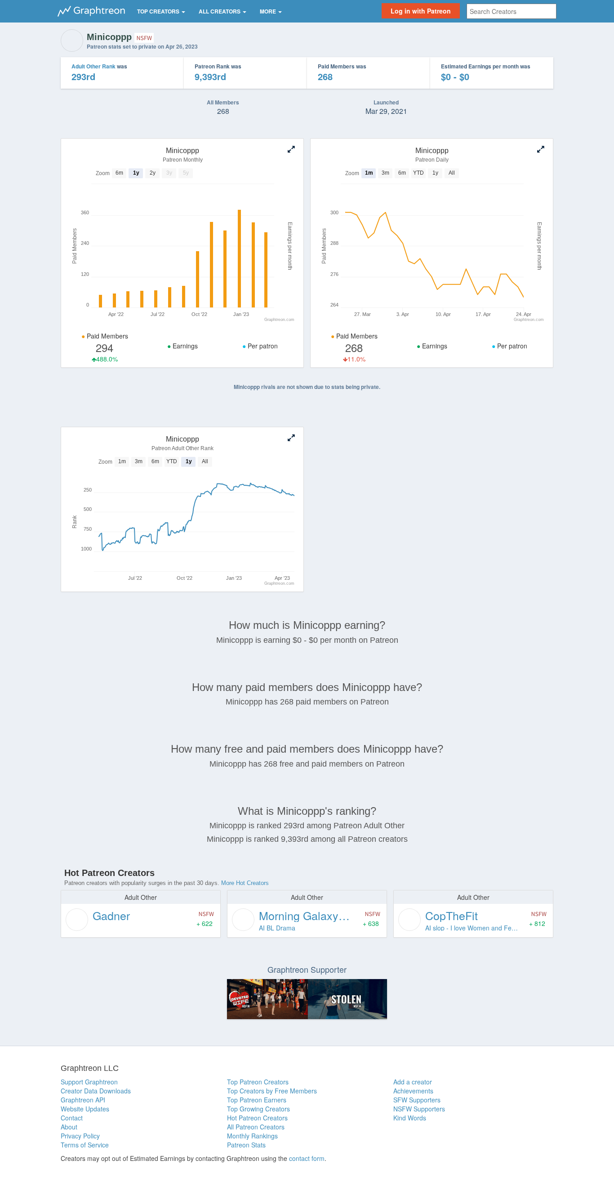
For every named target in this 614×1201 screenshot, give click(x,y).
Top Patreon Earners (256, 1099)
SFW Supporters (416, 1099)
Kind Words (409, 1117)
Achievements (413, 1090)
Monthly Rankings (252, 1135)
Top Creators (159, 11)
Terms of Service (85, 1144)
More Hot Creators (245, 883)
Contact (72, 1117)
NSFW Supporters (419, 1108)
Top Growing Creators (258, 1108)
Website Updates (85, 1108)
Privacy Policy (80, 1135)
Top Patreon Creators (258, 1081)
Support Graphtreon (89, 1081)
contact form (307, 1158)
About (69, 1126)
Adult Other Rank (93, 66)
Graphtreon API (83, 1099)
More (268, 11)
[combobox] (511, 11)
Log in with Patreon (421, 10)
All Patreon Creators (256, 1126)
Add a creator (412, 1081)
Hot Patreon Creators (257, 1117)
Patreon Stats (246, 1144)
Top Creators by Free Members (272, 1090)
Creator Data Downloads (96, 1090)
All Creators (220, 11)
